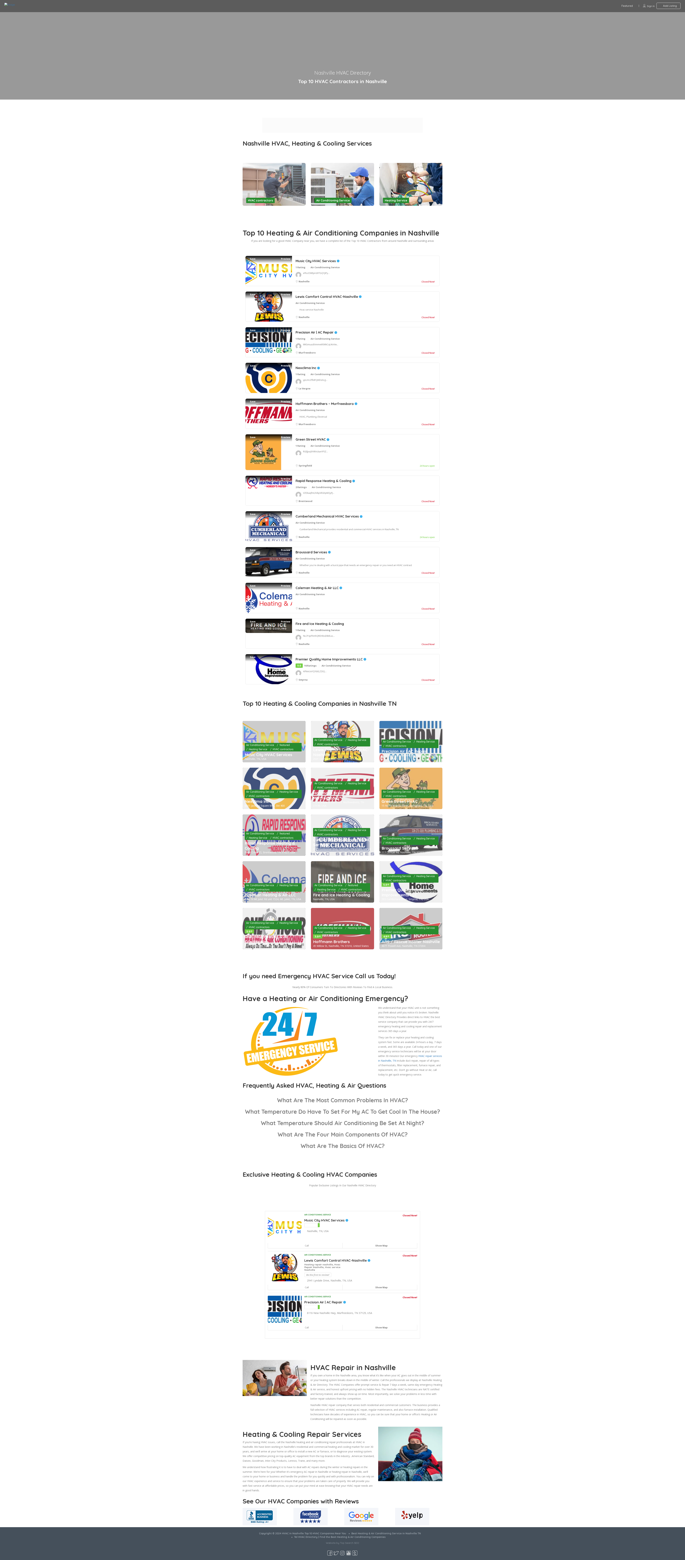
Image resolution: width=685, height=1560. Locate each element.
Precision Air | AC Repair (315, 332)
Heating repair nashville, (319, 1264)
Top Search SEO (349, 1542)
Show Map (381, 1245)
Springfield (305, 465)
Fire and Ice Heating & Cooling (320, 624)
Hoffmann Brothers (331, 941)
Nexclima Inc (306, 368)
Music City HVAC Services (316, 261)
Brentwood (305, 501)
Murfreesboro (307, 352)
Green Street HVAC (311, 439)
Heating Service (396, 200)
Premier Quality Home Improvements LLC (330, 659)
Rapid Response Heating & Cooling (324, 481)
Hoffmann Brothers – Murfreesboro (325, 404)
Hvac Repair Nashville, (322, 1266)
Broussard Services (312, 552)
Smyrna (303, 679)
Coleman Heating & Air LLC (317, 588)
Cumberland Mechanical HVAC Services (328, 516)
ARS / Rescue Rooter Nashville (411, 941)
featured (285, 745)
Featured (627, 5)
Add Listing (669, 5)
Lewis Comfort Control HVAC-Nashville (327, 296)
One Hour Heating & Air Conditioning (267, 939)
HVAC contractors (260, 200)
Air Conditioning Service (333, 200)
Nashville (304, 281)
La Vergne (304, 388)
